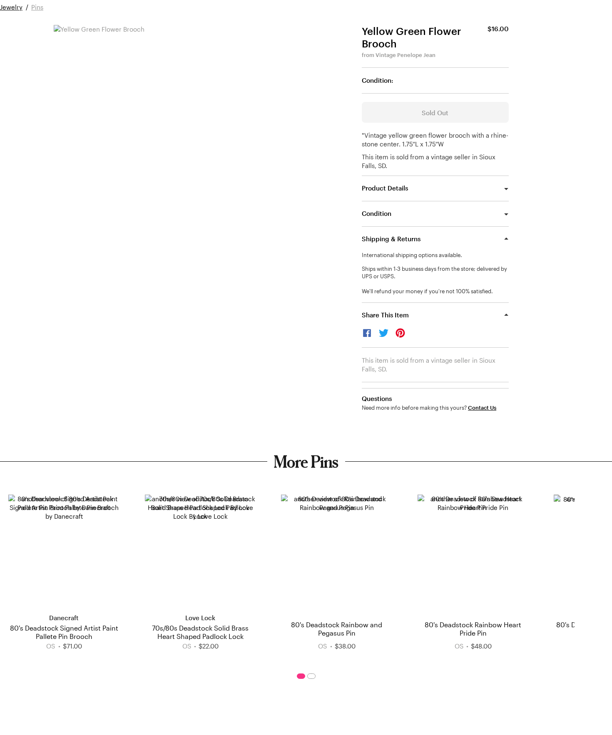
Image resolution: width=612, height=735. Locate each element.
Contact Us (482, 408)
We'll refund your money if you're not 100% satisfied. (427, 291)
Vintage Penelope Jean (405, 55)
